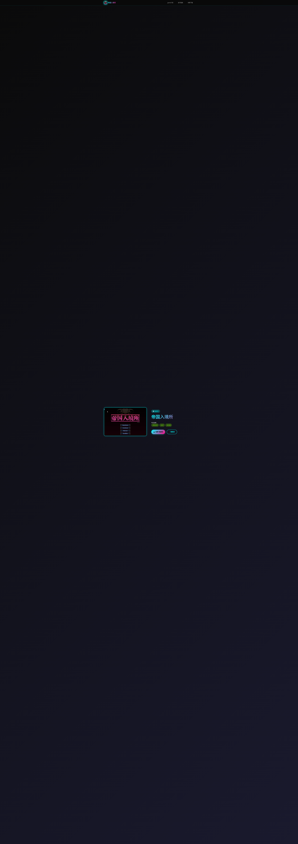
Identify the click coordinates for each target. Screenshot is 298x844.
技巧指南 (180, 2)
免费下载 (190, 2)
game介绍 (170, 2)
